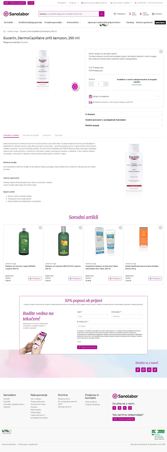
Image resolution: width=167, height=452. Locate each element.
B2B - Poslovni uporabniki (15, 3)
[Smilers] (160, 23)
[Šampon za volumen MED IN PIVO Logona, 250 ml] (63, 242)
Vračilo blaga (36, 412)
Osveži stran (137, 85)
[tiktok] (154, 369)
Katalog (130, 22)
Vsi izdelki (8, 22)
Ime (79, 312)
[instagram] (143, 369)
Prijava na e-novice (88, 347)
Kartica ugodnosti (144, 22)
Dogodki (6, 402)
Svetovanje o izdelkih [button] (121, 3)
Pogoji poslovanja (38, 402)
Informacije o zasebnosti (27, 444)
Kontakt (6, 399)
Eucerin (24, 42)
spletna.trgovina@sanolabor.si (95, 3)
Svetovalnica (73, 22)
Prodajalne (62, 3)
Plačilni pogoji (92, 125)
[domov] (4, 31)
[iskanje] (102, 14)
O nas (31, 3)
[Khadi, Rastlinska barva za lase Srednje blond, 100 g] (143, 242)
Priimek (115, 312)
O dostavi (90, 114)
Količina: (92, 79)
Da (80, 341)
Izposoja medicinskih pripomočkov (104, 22)
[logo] (16, 14)
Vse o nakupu (36, 399)
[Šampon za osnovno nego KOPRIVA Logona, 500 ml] (23, 242)
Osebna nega (13, 31)
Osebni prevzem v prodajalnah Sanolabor (105, 120)
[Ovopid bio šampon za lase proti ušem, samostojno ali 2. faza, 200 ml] (103, 242)
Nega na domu (64, 399)
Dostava (34, 407)
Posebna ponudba (53, 22)
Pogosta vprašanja (92, 404)
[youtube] (149, 369)
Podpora (72, 3)
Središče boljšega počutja (30, 22)
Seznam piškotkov (9, 444)
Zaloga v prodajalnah (101, 96)
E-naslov (82, 322)
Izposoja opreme (64, 407)
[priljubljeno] (161, 51)
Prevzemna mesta (38, 404)
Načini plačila (36, 410)
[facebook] (137, 369)
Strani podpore (91, 402)
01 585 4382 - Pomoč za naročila (150, 3)
